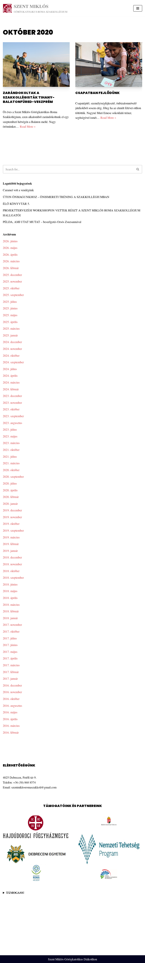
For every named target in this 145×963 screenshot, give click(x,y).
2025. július (10, 302)
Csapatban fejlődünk (97, 92)
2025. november (12, 281)
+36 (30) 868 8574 (24, 782)
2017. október (11, 631)
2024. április (10, 375)
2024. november (12, 349)
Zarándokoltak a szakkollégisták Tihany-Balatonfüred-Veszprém (29, 97)
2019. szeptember (13, 530)
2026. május (10, 248)
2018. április (10, 598)
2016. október (11, 699)
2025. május (10, 315)
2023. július (10, 429)
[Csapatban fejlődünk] (108, 64)
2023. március (11, 443)
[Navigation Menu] (137, 8)
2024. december (12, 342)
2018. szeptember (13, 577)
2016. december (12, 685)
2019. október (11, 524)
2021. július (10, 456)
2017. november (12, 625)
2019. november (12, 517)
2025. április (10, 322)
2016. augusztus (12, 705)
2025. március (11, 328)
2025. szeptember (13, 295)
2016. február (11, 732)
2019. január (10, 551)
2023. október (11, 409)
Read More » (27, 126)
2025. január (10, 335)
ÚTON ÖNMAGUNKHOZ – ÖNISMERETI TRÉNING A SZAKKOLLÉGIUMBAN (56, 197)
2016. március (11, 726)
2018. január (10, 618)
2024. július (10, 369)
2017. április (10, 658)
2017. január (10, 678)
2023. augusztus (12, 423)
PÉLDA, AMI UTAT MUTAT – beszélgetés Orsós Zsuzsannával (42, 222)
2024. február (11, 389)
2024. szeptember (13, 362)
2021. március (11, 463)
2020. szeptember (13, 476)
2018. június (10, 584)
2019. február (11, 544)
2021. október (11, 450)
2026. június (10, 241)
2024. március (11, 382)
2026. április (10, 254)
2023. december (12, 396)
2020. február (11, 497)
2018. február (11, 611)
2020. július (10, 483)
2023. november (12, 403)
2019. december (12, 510)
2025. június (10, 308)
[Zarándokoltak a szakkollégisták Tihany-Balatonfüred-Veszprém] (36, 64)
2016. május (10, 712)
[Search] (138, 169)
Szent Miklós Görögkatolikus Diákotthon (72, 959)
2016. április (10, 719)
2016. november (12, 692)
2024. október (11, 355)
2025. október (11, 288)
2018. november (12, 564)
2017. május (10, 652)
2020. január (10, 504)
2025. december (12, 275)
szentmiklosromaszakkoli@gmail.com (33, 787)
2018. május (10, 591)
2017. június (10, 645)
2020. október (11, 470)
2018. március (11, 605)
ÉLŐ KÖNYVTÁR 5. (16, 204)
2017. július (10, 638)
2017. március (11, 665)
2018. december (12, 557)
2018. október (11, 571)
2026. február (11, 268)
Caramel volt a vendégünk (18, 190)
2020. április (10, 490)
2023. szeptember (13, 416)
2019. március (11, 537)
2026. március (11, 261)
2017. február (11, 672)
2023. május (10, 436)
